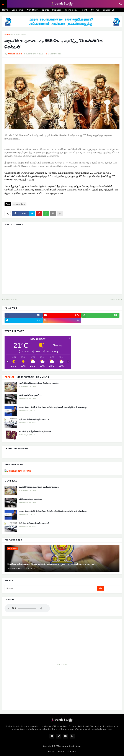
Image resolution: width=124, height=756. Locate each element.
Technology (71, 9)
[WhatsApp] (46, 213)
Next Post (115, 299)
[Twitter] (32, 213)
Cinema (95, 9)
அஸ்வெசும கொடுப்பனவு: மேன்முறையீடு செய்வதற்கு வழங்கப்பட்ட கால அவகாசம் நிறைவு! (51, 564)
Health (84, 9)
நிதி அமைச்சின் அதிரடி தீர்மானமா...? (34, 419)
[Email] (53, 213)
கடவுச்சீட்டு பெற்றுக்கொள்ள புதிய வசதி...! (36, 431)
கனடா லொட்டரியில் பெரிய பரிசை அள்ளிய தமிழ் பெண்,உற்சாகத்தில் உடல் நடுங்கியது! (53, 407)
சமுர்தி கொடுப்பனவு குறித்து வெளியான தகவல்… (39, 383)
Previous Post (10, 299)
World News (33, 9)
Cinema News (19, 34)
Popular (10, 377)
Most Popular (25, 377)
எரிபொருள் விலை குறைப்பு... (30, 395)
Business (56, 9)
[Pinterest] (39, 213)
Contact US (108, 9)
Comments (42, 377)
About (61, 751)
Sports (45, 9)
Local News (17, 9)
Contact (71, 751)
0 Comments (54, 53)
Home (5, 9)
